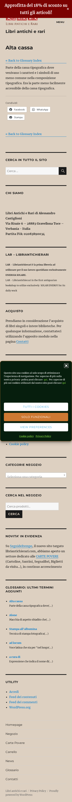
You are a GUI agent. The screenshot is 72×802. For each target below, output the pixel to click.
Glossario (12, 770)
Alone (13, 615)
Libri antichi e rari (25, 31)
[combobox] (36, 475)
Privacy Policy (43, 436)
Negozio (12, 734)
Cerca (14, 514)
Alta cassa (16, 601)
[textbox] (36, 477)
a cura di (14, 657)
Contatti (22, 341)
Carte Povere (15, 743)
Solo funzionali (36, 417)
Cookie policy (26, 436)
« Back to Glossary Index (24, 60)
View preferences (36, 427)
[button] (66, 365)
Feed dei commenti (23, 702)
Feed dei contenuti (23, 697)
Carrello (11, 752)
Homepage (14, 725)
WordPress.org (20, 707)
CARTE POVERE (47, 556)
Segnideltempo (21, 546)
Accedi (14, 692)
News (10, 761)
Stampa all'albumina (23, 629)
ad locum (15, 643)
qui (45, 379)
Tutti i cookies (36, 406)
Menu (60, 22)
